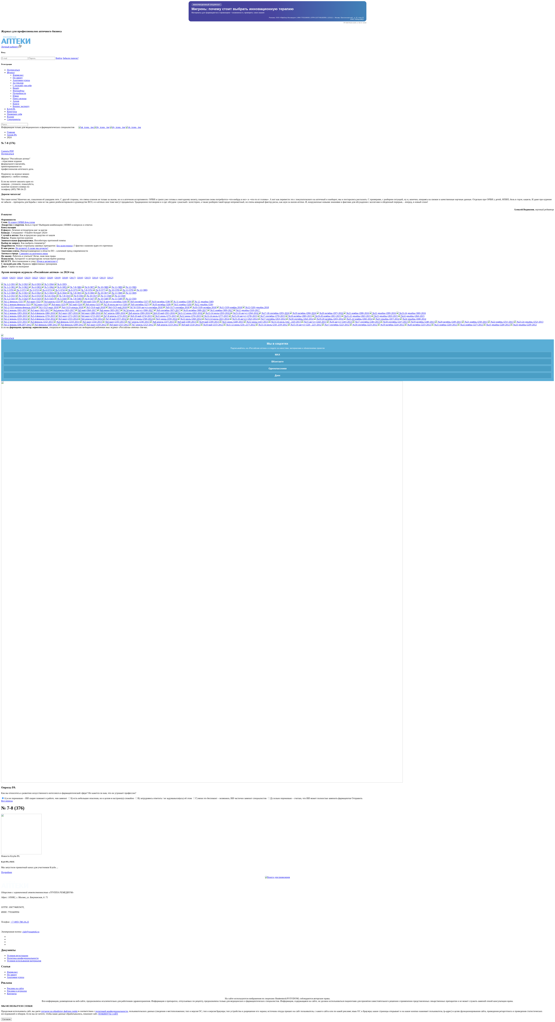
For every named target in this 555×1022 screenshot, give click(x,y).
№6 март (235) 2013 (115, 322)
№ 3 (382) (23, 287)
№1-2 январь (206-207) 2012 (17, 325)
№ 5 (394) (49, 284)
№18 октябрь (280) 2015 (300, 316)
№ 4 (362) (36, 293)
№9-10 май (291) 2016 (164, 313)
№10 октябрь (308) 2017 (195, 310)
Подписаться (13, 70)
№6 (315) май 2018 (117, 307)
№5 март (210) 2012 (96, 325)
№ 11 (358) (105, 296)
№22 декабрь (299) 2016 (384, 313)
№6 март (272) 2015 (90, 316)
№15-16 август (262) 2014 (245, 319)
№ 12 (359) (119, 296)
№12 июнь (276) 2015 (190, 316)
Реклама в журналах (17, 991)
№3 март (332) (33, 301)
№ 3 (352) (23, 296)
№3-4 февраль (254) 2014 (42, 319)
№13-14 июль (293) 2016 (217, 313)
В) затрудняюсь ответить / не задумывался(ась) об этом (165, 798)
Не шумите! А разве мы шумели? (31, 248)
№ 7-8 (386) (76, 287)
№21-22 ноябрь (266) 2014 (359, 319)
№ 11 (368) (116, 293)
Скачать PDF (7, 151)
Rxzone (10, 116)
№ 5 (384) (49, 287)
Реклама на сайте (15, 988)
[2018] (65, 278)
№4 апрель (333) (52, 301)
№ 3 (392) (23, 284)
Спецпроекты (14, 119)
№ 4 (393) (36, 284)
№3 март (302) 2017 (40, 310)
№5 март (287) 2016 (68, 313)
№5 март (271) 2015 (68, 316)
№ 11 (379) (127, 290)
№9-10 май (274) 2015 (141, 316)
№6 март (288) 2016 (90, 313)
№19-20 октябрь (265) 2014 (329, 319)
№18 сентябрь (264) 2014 (300, 319)
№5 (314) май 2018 (95, 307)
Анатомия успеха (21, 80)
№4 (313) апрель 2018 (72, 307)
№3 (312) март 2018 (48, 307)
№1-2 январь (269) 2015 (15, 316)
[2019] (57, 278)
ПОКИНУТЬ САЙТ (108, 1014)
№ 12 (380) (141, 290)
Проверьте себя (14, 114)
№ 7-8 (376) (86, 290)
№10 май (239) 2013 (209, 322)
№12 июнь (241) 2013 (257, 322)
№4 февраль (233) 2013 (67, 322)
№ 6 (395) (62, 284)
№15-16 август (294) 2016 (245, 313)
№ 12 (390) (130, 287)
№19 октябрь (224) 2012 (392, 325)
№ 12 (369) (130, 293)
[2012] (110, 278)
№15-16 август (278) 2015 (244, 316)
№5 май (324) (75, 304)
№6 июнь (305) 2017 (109, 310)
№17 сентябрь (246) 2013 (367, 322)
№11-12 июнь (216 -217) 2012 (240, 325)
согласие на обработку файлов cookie (59, 1011)
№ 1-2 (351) (9, 296)
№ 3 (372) (34, 290)
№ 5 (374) (60, 290)
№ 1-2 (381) (9, 287)
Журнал (11, 72)
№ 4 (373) (47, 290)
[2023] (27, 278)
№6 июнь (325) (92, 304)
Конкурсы (12, 111)
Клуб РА (11, 109)
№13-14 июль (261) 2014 (216, 319)
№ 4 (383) (36, 287)
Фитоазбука (18, 90)
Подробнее (6, 872)
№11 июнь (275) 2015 (165, 316)
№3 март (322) (41, 304)
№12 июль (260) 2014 (190, 319)
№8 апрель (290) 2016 (139, 313)
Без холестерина (65, 245)
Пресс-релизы (19, 98)
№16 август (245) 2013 (340, 322)
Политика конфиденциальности (23, 958)
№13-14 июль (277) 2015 (216, 316)
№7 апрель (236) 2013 (138, 322)
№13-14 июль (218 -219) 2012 (272, 325)
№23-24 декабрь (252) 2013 (529, 322)
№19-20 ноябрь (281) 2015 (328, 316)
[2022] (35, 278)
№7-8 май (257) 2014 (115, 319)
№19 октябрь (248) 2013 (422, 322)
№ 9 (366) (89, 293)
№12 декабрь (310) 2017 (248, 310)
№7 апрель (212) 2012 (142, 325)
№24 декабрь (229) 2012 (525, 325)
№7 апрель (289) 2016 (114, 313)
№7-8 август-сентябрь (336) (113, 301)
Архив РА (12, 135)
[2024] (20, 278)
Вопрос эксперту (21, 106)
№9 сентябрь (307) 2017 (168, 310)
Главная (11, 132)
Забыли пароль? (70, 58)
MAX (277, 354)
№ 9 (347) (89, 298)
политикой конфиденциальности (111, 1011)
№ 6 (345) (49, 298)
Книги (16, 103)
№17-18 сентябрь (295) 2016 (275, 313)
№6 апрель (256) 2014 (91, 319)
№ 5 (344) (62, 298)
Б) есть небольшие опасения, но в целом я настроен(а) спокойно (102, 798)
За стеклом (18, 83)
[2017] (73, 278)
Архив (16, 101)
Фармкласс (18, 75)
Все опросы (7, 801)
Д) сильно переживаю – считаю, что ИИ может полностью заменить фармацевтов (310, 798)
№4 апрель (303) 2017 (64, 310)
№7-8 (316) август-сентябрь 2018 (146, 307)
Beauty (16, 88)
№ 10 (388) (102, 287)
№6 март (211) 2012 (119, 325)
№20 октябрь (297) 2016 (331, 313)
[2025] (12, 278)
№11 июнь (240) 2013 (232, 322)
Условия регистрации (17, 955)
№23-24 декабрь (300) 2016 (412, 313)
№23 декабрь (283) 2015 (386, 316)
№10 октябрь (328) (161, 304)
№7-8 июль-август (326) (115, 304)
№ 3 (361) (23, 293)
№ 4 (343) (36, 298)
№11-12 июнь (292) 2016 (190, 313)
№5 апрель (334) (71, 301)
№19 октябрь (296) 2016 (304, 313)
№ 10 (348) (102, 298)
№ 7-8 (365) (76, 293)
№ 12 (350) (130, 298)
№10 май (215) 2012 (213, 325)
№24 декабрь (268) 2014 (414, 319)
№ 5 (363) (49, 293)
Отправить (357, 798)
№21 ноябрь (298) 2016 (357, 313)
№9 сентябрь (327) (139, 304)
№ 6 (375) (73, 290)
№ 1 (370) (8, 290)
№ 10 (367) (102, 293)
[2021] (42, 278)
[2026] (5, 278)
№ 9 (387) (89, 287)
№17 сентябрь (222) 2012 (336, 325)
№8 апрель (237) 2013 (163, 322)
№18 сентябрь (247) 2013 (395, 322)
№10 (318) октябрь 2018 (204, 307)
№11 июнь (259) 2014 (166, 319)
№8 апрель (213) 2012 (167, 325)
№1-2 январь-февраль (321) (17, 304)
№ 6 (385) (62, 287)
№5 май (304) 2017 (86, 310)
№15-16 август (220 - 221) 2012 (305, 325)
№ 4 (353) (36, 296)
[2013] (103, 278)
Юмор (16, 96)
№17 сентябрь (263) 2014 (272, 319)
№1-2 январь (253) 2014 (15, 319)
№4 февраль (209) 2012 (71, 325)
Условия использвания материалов (24, 961)
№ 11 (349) (116, 298)
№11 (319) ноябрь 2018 (230, 307)
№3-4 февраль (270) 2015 (42, 316)
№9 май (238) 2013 (186, 322)
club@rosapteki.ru (30, 931)
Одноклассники (278, 368)
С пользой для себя (22, 85)
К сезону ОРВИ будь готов (21, 222)
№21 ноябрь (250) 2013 (475, 322)
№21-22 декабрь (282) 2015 (357, 316)
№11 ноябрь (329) (182, 304)
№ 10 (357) (91, 296)
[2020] (50, 278)
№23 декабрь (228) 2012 (498, 325)
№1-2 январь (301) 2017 (15, 310)
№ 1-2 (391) (9, 284)
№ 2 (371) (21, 290)
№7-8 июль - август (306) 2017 (138, 310)
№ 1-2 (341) (9, 298)
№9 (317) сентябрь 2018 (177, 307)
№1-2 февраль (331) (13, 301)
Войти (59, 58)
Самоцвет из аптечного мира (33, 253)
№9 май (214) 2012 (190, 325)
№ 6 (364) (62, 293)
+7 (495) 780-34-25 (20, 922)
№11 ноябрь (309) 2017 (221, 310)
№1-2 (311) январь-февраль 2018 (19, 307)
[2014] (95, 278)
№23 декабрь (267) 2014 (387, 319)
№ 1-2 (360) (9, 293)
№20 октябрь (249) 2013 (449, 322)
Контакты (12, 993)
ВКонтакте (277, 361)
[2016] (80, 278)
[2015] (88, 278)
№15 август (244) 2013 (315, 322)
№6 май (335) (89, 301)
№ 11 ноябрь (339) (182, 301)
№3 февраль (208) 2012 (45, 325)
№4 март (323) (58, 304)
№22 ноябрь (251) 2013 (501, 322)
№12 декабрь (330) (203, 304)
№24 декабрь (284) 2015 (412, 316)
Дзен (277, 375)
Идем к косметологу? (47, 261)
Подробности (19, 93)
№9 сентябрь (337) (139, 301)
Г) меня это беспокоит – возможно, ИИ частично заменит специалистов (231, 798)
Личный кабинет (9, 47)
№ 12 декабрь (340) (204, 301)
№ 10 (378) (113, 290)
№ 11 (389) (116, 287)
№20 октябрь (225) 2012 (419, 325)
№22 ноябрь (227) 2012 (471, 325)
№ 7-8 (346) (76, 298)
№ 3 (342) (23, 298)
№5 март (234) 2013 (92, 322)
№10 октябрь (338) (160, 301)
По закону (18, 77)
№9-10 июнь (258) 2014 (141, 319)
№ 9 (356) (78, 296)
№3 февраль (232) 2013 (41, 322)
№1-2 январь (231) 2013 (15, 322)
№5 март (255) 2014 (68, 319)
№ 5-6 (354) (50, 296)
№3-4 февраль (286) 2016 (42, 313)
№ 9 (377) (100, 290)
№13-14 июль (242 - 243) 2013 (286, 322)
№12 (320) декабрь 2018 (257, 307)
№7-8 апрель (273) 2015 (115, 316)
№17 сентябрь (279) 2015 (272, 316)
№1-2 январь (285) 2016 (15, 313)
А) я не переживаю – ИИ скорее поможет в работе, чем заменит (35, 798)
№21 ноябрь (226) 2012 (445, 325)
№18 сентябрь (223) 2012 (364, 325)
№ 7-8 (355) (65, 296)
